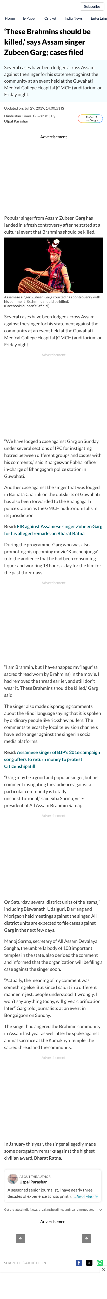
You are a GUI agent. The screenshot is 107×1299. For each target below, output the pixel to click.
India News (74, 18)
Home (10, 18)
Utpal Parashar (16, 121)
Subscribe (92, 6)
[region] (53, 177)
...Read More (84, 1196)
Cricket (50, 18)
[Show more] (100, 1209)
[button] (20, 1238)
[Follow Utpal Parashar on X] (33, 121)
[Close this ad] (103, 1269)
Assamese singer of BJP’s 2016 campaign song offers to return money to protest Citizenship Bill (52, 759)
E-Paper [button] (29, 18)
